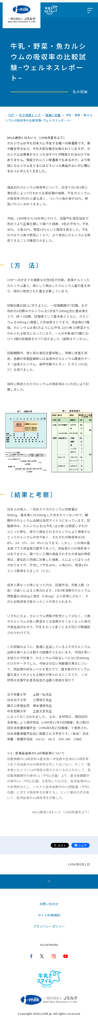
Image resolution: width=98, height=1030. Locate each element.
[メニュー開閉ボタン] (89, 10)
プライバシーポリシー (49, 926)
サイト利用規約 (49, 915)
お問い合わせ (49, 904)
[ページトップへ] (49, 881)
